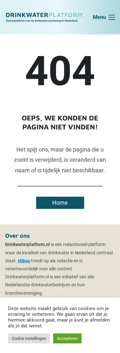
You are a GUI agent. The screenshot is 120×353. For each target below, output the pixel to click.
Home (60, 202)
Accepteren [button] (67, 338)
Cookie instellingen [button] (29, 338)
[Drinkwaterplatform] (44, 17)
